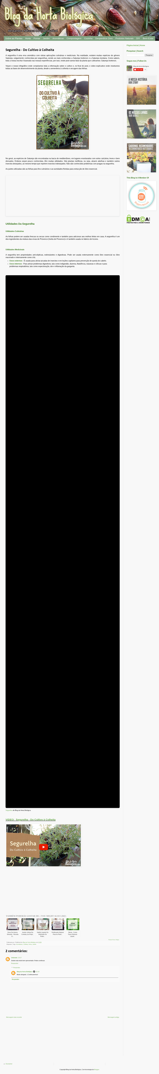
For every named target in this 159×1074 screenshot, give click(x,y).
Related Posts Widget (113, 939)
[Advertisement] (33, 883)
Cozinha (88, 38)
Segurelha (9, 810)
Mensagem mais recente (14, 1017)
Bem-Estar (148, 38)
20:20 (37, 971)
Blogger (96, 1069)
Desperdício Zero (104, 38)
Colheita (25, 944)
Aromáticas (58, 38)
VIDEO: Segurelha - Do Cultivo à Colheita (31, 819)
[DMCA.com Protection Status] (138, 223)
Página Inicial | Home (136, 45)
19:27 (20, 958)
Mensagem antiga (113, 1017)
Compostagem (74, 38)
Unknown (14, 958)
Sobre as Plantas (13, 38)
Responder (14, 963)
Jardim (46, 38)
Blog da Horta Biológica (24, 971)
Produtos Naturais (124, 38)
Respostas (16, 967)
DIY (138, 38)
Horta (28, 38)
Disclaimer (9, 1064)
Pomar (37, 38)
